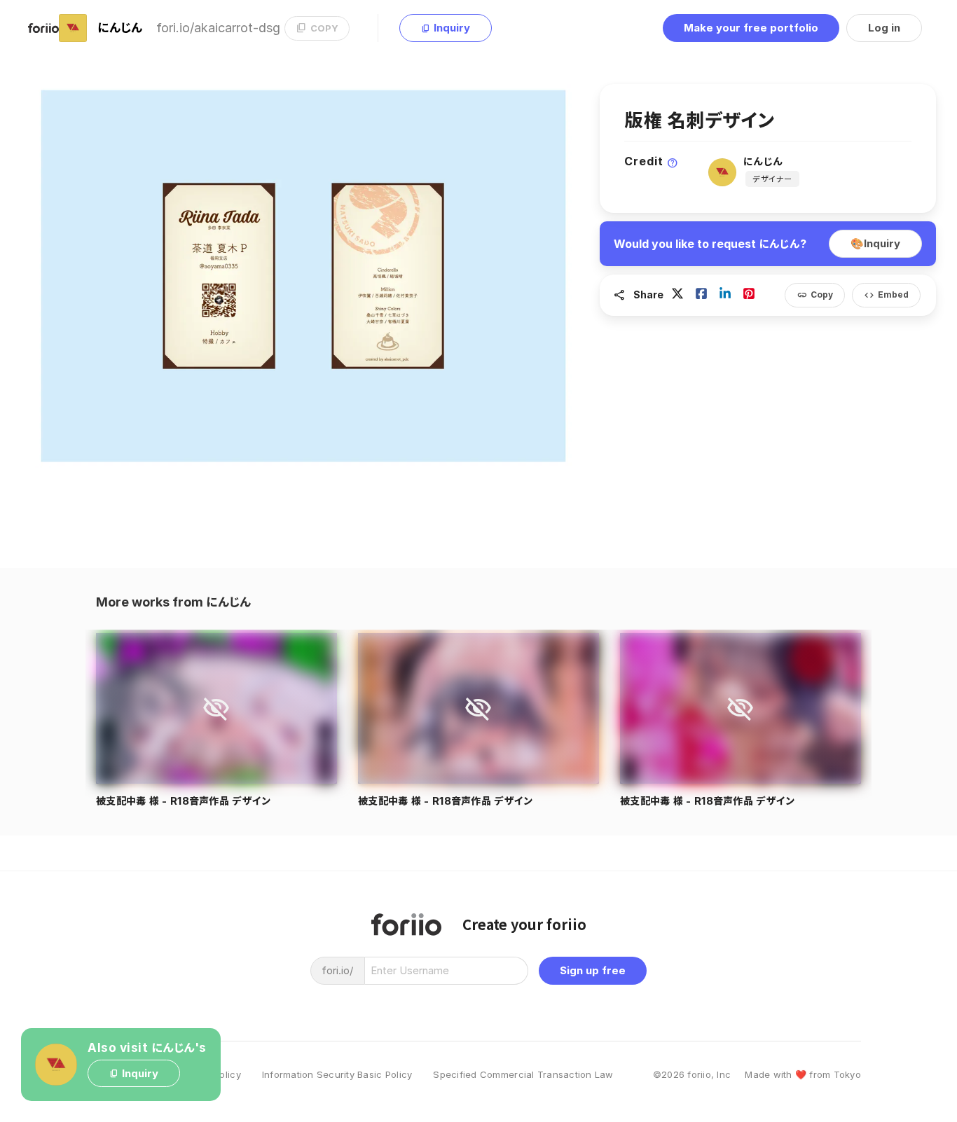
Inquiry (445, 27)
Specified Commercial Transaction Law (523, 1074)
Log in (884, 27)
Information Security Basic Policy (337, 1074)
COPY (317, 28)
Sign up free (593, 970)
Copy (815, 295)
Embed (886, 295)
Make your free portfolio (751, 27)
